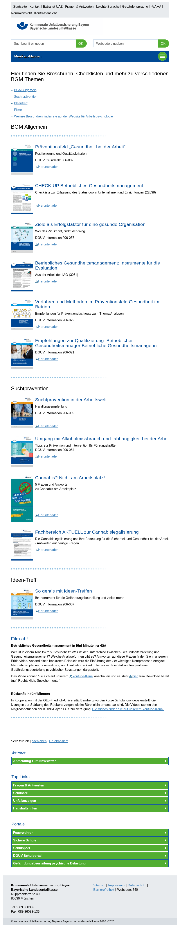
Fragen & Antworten (79, 6)
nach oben (39, 741)
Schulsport (21, 848)
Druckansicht (58, 741)
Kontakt (34, 6)
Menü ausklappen (27, 56)
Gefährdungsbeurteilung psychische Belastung (49, 863)
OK (80, 43)
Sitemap (99, 885)
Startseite (20, 6)
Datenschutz (137, 885)
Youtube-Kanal (82, 676)
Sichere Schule (24, 840)
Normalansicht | (22, 13)
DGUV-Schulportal (27, 855)
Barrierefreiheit (103, 889)
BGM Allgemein (25, 90)
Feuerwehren (23, 832)
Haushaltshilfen (25, 808)
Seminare (20, 793)
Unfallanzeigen (24, 800)
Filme (18, 110)
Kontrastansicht (45, 13)
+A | (159, 6)
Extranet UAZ (53, 6)
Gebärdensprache (135, 6)
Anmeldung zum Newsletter (34, 761)
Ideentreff (20, 103)
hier (135, 676)
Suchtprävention (25, 96)
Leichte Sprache (107, 6)
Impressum (116, 885)
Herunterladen (48, 167)
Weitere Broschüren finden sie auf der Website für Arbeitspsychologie (63, 116)
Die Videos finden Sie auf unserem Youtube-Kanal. (128, 709)
